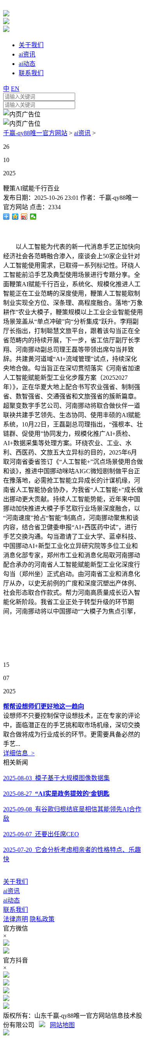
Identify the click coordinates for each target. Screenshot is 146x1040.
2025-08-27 (56, 793)
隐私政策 (42, 919)
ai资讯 (82, 133)
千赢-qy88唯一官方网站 (35, 133)
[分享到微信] (33, 216)
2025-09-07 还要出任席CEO (41, 834)
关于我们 (15, 881)
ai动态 (11, 900)
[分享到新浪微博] (24, 216)
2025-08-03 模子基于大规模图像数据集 (56, 778)
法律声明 (15, 919)
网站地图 (62, 1025)
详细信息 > (19, 753)
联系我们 (15, 909)
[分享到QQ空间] (15, 216)
